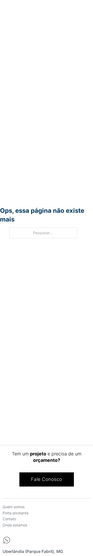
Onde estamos (15, 525)
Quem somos (14, 507)
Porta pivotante (15, 513)
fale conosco (46, 479)
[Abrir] (8, 10)
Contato (9, 519)
